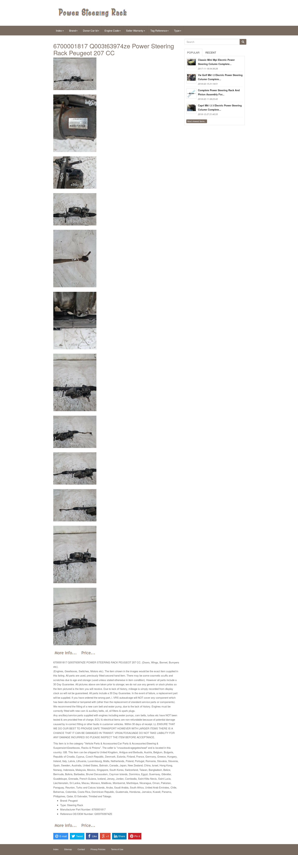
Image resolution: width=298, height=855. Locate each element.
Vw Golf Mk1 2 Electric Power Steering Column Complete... (220, 77)
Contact (81, 849)
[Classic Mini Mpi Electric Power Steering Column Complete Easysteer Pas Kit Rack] (191, 63)
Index (59, 30)
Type (177, 30)
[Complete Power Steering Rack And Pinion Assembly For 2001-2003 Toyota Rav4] (191, 93)
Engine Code (112, 30)
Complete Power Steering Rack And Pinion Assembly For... (219, 92)
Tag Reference (158, 30)
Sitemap (68, 849)
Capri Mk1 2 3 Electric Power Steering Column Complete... (220, 107)
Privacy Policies (98, 849)
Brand (72, 30)
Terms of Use (117, 849)
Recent (210, 52)
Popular (193, 52)
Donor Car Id (90, 30)
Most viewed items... (196, 121)
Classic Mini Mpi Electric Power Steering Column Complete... (216, 62)
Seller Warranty (134, 30)
